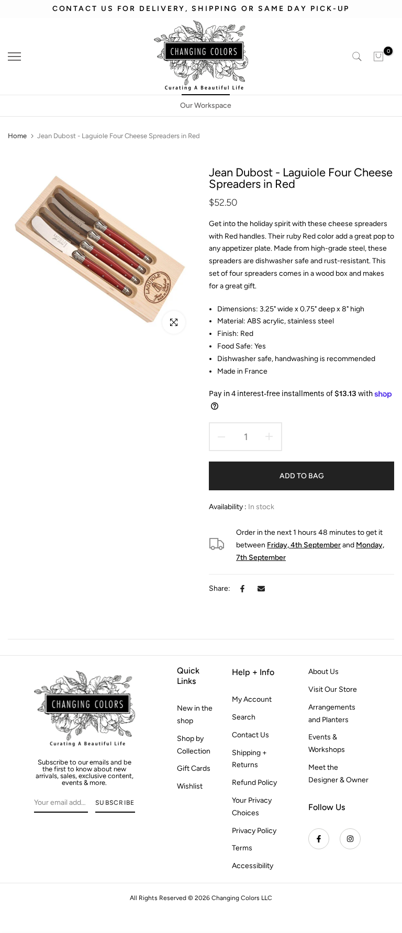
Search (243, 717)
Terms (242, 848)
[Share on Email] (261, 588)
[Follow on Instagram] (350, 838)
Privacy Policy (254, 830)
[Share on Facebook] (242, 588)
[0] (378, 56)
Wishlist (190, 786)
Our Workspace (205, 105)
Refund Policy (254, 782)
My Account (252, 699)
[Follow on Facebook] (318, 838)
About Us (323, 671)
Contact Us (250, 734)
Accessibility (252, 865)
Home (17, 136)
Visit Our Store (332, 689)
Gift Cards (193, 768)
